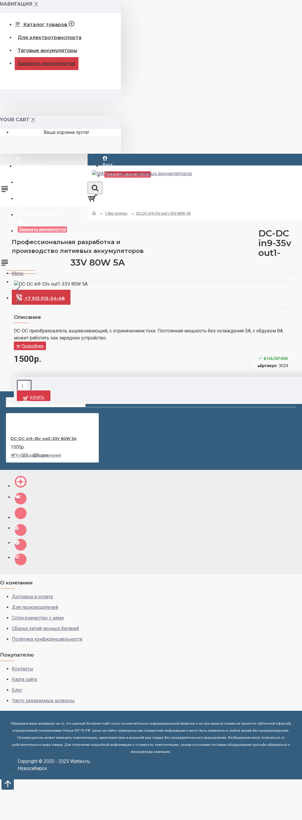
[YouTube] (21, 530)
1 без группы (116, 213)
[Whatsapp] (21, 545)
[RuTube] (21, 513)
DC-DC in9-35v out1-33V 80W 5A (163, 213)
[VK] (21, 498)
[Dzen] (21, 482)
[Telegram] (21, 559)
